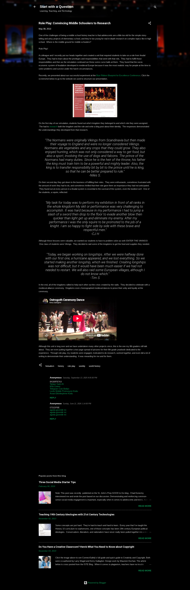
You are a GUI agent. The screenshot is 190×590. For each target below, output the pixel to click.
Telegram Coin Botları (59, 389)
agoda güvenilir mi (58, 410)
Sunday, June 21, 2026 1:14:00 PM (77, 404)
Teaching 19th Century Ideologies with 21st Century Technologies (76, 514)
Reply (53, 398)
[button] (149, 23)
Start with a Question (56, 6)
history (61, 366)
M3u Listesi (55, 386)
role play (71, 366)
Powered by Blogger (96, 583)
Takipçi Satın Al (57, 384)
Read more (144, 506)
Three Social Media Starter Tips (57, 482)
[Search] (155, 7)
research (53, 126)
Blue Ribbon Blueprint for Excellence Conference (118, 75)
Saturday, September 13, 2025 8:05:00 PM (80, 378)
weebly (82, 366)
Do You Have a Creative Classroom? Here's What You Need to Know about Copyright (86, 546)
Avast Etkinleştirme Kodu (61, 393)
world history (94, 366)
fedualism (49, 366)
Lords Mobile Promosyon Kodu (64, 391)
